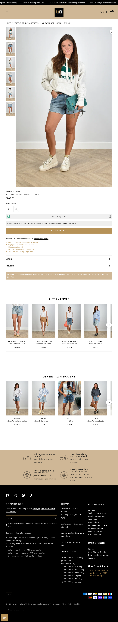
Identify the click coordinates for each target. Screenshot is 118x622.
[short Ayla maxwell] (69, 321)
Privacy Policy (67, 604)
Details (9, 259)
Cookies (77, 604)
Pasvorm (10, 266)
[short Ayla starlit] (95, 321)
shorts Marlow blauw (17, 343)
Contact (91, 510)
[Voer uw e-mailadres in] (55, 518)
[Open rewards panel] (4, 617)
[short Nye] (69, 398)
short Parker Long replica (17, 421)
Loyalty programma (97, 516)
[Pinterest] (25, 495)
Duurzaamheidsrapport (98, 555)
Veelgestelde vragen (97, 513)
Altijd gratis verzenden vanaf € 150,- (21, 245)
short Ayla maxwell (69, 343)
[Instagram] (17, 495)
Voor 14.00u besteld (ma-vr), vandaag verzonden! (56, 3)
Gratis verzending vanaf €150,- (23, 3)
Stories (91, 549)
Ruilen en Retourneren (98, 525)
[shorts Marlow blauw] (17, 321)
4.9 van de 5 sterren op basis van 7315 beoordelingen (99, 573)
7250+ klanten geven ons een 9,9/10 (92, 3)
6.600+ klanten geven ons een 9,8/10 (21, 249)
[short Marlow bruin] (43, 321)
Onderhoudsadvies (96, 531)
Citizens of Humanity (14, 191)
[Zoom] (112, 32)
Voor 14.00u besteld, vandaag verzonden (23, 242)
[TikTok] (33, 495)
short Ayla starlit (95, 343)
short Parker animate (95, 421)
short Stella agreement (43, 421)
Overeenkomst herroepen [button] (16, 610)
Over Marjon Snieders (98, 552)
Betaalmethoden (95, 528)
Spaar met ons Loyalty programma (20, 252)
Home (8, 23)
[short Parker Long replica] (17, 398)
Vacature (92, 558)
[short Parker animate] (95, 398)
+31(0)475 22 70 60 (66, 274)
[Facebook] (9, 495)
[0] (110, 12)
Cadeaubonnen (94, 534)
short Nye (69, 421)
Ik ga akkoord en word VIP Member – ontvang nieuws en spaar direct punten (32, 524)
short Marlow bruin (43, 343)
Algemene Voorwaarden (50, 604)
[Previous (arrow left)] (9, 325)
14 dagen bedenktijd (15, 247)
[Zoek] (107, 12)
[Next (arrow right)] (109, 325)
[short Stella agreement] (43, 398)
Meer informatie (41, 239)
